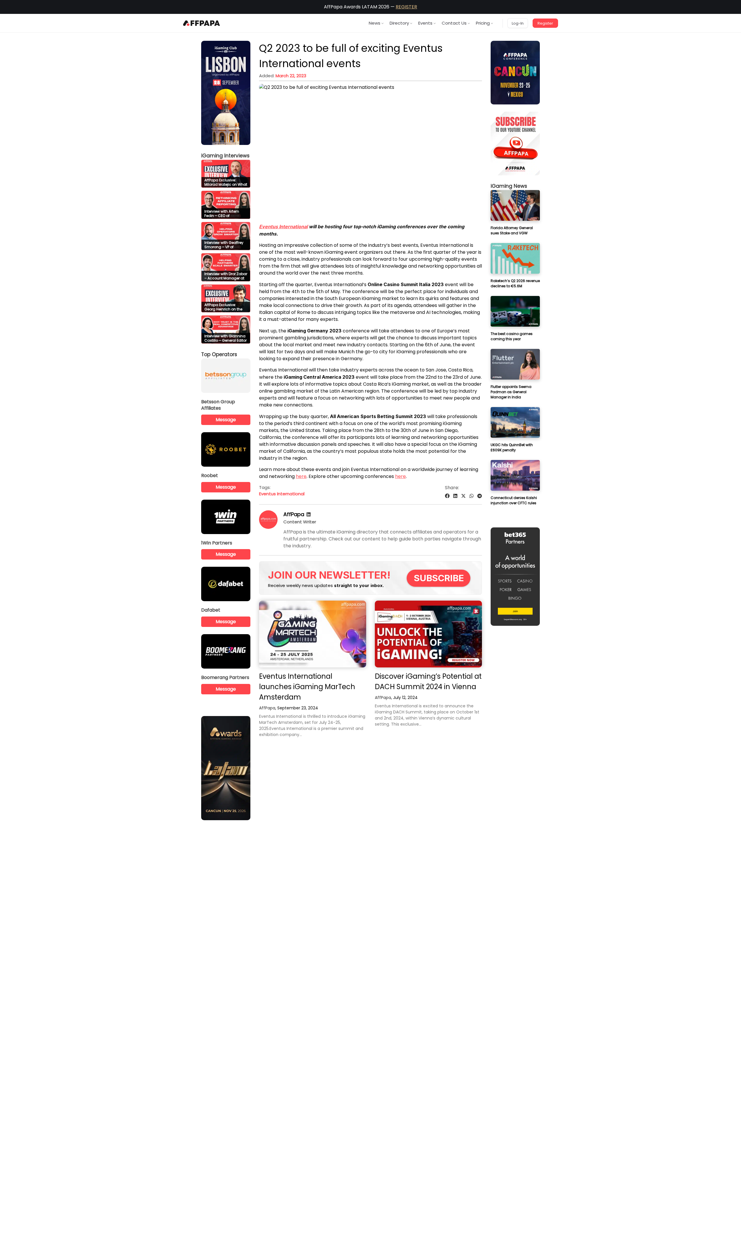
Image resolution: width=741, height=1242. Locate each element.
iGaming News (509, 186)
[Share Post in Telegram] (479, 496)
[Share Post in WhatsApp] (471, 496)
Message (226, 419)
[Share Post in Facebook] (447, 496)
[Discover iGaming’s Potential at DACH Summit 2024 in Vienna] (428, 634)
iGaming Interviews (225, 155)
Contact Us (454, 23)
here (301, 476)
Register (545, 23)
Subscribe (439, 578)
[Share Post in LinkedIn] (455, 496)
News (374, 23)
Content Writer (299, 522)
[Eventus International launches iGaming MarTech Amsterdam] (312, 634)
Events (425, 23)
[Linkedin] (309, 514)
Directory (399, 23)
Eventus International (283, 226)
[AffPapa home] (201, 23)
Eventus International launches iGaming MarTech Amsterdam (307, 686)
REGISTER (406, 6)
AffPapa (293, 514)
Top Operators (219, 354)
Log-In (518, 23)
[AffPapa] (268, 527)
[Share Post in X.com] (463, 496)
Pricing (483, 23)
